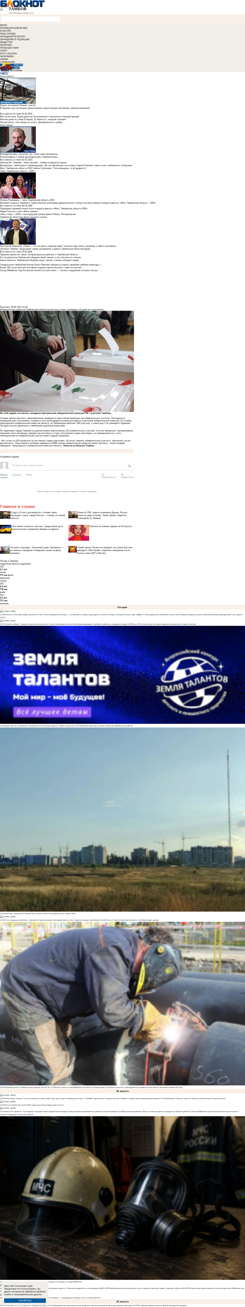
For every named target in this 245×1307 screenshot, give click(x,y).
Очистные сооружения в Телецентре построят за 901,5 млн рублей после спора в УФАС (40, 913)
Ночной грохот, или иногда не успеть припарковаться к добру (31, 122)
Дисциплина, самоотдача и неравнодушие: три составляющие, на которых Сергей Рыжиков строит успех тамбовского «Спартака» (66, 165)
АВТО (17, 67)
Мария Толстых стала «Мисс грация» (19, 211)
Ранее (29, 474)
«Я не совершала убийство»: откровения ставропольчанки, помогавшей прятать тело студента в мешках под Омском (51, 920)
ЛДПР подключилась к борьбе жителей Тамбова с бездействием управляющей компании (124, 1098)
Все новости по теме (10, 113)
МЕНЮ (3, 25)
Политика (5, 307)
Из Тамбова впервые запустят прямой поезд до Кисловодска (162, 1305)
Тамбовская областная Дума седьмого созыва (23, 217)
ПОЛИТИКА (6, 45)
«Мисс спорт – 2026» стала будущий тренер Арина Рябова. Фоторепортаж (38, 214)
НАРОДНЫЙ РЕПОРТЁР (12, 36)
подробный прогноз (9, 564)
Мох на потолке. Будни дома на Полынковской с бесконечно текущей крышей (39, 116)
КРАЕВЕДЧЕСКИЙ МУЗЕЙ (13, 28)
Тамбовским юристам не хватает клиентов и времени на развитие (106, 726)
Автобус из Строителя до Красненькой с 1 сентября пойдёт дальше (131, 920)
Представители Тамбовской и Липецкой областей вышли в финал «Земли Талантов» (39, 726)
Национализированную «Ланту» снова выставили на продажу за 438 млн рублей (155, 1111)
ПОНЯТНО (25, 1300)
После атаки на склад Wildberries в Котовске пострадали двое (80, 1087)
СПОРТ (3, 50)
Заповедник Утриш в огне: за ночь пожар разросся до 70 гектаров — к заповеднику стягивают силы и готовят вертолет (52, 1298)
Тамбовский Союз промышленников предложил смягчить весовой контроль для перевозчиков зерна (92, 1305)
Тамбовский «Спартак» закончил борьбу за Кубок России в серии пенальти (195, 1098)
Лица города (6, 125)
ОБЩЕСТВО (6, 42)
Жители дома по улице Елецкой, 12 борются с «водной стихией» (33, 119)
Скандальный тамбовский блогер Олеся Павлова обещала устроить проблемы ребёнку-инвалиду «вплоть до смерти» (195, 615)
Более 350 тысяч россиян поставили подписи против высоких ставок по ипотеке (164, 624)
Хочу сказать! (7, 76)
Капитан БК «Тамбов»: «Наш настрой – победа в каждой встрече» (33, 162)
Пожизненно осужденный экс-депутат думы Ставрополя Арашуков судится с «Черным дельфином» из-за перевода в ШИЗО (54, 1288)
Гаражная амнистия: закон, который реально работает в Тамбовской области (39, 254)
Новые (4, 474)
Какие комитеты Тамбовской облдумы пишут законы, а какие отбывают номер (39, 260)
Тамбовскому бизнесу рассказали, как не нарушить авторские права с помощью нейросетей (146, 1288)
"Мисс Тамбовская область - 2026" (17, 171)
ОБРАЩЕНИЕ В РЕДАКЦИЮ (15, 39)
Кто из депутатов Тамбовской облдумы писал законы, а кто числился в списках (40, 257)
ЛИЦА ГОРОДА (8, 33)
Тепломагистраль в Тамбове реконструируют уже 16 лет (27, 1087)
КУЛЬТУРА (5, 31)
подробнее (25, 564)
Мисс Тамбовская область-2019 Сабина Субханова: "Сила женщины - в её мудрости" (43, 168)
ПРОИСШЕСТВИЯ (9, 48)
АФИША (4, 59)
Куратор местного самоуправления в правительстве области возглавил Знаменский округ (146, 1087)
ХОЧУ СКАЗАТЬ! (8, 53)
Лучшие (16, 474)
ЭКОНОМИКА (7, 56)
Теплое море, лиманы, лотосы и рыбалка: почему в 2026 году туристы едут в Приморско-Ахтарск (43, 1098)
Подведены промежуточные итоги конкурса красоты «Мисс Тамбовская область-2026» (44, 208)
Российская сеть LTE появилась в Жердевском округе (25, 1305)
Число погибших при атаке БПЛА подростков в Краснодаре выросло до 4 (34, 1105)
